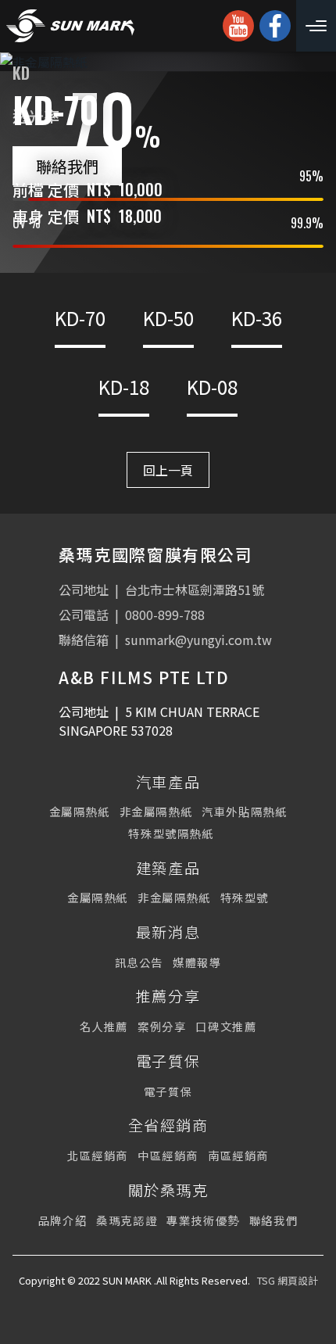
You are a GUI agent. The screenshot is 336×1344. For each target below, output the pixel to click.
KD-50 (168, 318)
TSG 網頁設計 (287, 1280)
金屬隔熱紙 (79, 811)
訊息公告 (139, 962)
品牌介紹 (62, 1220)
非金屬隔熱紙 (156, 811)
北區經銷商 (97, 1155)
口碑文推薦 (225, 1026)
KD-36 (256, 318)
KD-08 (212, 386)
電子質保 (168, 1091)
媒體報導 (197, 962)
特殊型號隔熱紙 (170, 833)
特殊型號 (244, 897)
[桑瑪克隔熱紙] (70, 25)
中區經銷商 (168, 1155)
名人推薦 (104, 1026)
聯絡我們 (67, 165)
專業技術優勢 (203, 1220)
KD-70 (80, 318)
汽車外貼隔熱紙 (244, 811)
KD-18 (123, 386)
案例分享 (162, 1026)
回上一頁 (168, 470)
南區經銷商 (238, 1155)
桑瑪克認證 (126, 1220)
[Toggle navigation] (316, 26)
